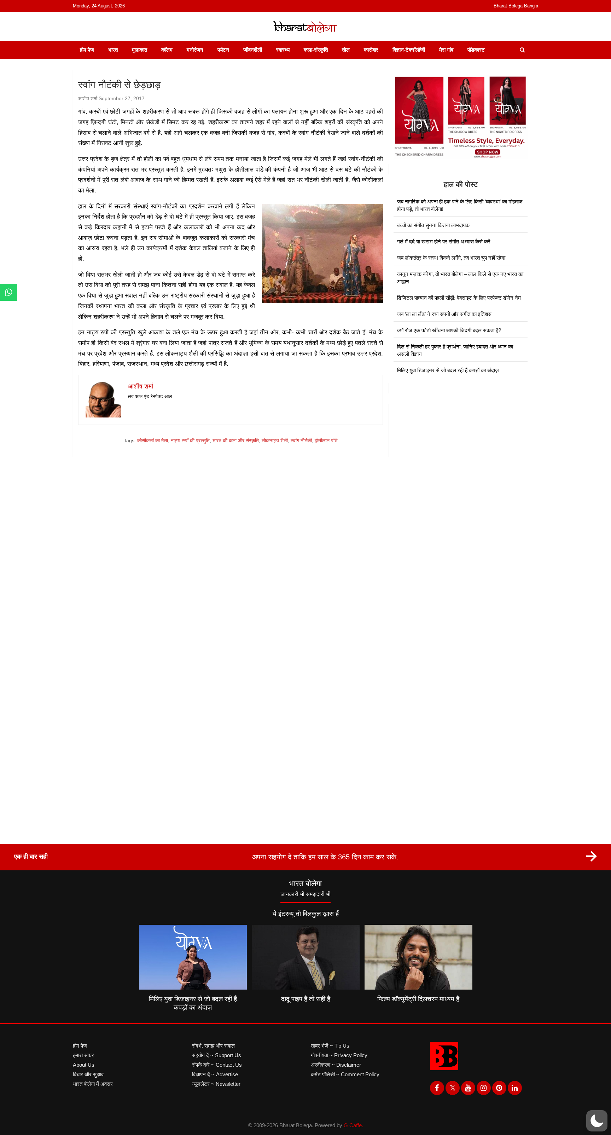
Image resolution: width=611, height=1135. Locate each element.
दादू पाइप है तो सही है (305, 999)
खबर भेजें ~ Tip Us (330, 1046)
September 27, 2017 (122, 98)
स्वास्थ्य (283, 50)
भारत (113, 50)
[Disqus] (230, 563)
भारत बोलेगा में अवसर (93, 1084)
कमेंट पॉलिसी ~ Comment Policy (345, 1074)
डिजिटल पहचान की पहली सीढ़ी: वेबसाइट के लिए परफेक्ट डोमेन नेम (459, 298)
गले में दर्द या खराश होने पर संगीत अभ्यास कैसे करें (443, 241)
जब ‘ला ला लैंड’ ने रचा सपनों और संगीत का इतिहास (444, 314)
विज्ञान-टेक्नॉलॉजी (408, 50)
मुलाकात (139, 50)
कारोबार (371, 50)
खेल (346, 50)
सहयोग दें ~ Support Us (216, 1055)
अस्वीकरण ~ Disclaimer (336, 1065)
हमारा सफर (83, 1055)
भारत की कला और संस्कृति (236, 440)
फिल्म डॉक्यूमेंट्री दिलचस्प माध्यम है (418, 999)
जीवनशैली (252, 50)
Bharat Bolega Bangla (516, 5)
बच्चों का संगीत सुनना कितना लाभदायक (433, 225)
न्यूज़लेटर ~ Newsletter (216, 1084)
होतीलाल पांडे (326, 440)
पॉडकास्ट (476, 50)
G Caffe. (353, 1125)
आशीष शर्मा (87, 98)
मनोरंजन (195, 50)
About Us (83, 1065)
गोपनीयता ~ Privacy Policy (339, 1055)
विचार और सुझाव (88, 1074)
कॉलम (167, 50)
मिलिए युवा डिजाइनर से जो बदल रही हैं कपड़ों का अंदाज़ (448, 370)
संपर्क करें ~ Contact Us (217, 1065)
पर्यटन (223, 50)
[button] (596, 1120)
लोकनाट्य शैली (275, 440)
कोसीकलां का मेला (152, 440)
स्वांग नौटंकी (301, 440)
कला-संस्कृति (316, 50)
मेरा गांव (446, 50)
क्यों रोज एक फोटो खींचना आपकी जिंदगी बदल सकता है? (449, 330)
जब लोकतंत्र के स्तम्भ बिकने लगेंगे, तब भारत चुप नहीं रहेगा (451, 258)
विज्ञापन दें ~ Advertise (215, 1074)
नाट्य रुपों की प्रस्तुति (190, 440)
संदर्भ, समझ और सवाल (213, 1046)
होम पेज (87, 50)
